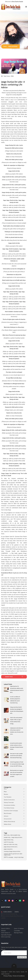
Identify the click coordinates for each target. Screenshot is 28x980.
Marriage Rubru (18, 932)
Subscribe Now (22, 957)
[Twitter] (2, 901)
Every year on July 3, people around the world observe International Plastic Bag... (16, 756)
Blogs (5, 791)
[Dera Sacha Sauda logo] (11, 884)
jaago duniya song (8, 839)
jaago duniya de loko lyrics (11, 846)
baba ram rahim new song (10, 844)
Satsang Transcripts (9, 802)
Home (5, 46)
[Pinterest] (23, 901)
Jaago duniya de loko (16, 837)
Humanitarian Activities (9, 805)
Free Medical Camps (9, 808)
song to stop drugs (19, 857)
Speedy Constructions (9, 799)
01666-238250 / (7, 911)
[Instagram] (13, 901)
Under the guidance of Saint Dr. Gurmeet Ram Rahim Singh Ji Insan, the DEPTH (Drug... (17, 764)
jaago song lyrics (8, 849)
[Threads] (16, 900)
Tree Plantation (7, 797)
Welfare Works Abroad (9, 821)
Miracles (6, 794)
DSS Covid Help (5, 937)
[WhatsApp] (20, 901)
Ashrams (6, 816)
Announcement (7, 818)
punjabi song (7, 837)
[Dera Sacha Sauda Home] (11, 7)
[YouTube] (9, 901)
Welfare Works (7, 824)
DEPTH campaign (8, 857)
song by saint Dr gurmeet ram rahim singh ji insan (13, 854)
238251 (17, 911)
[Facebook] (6, 901)
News (5, 788)
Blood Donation (7, 813)
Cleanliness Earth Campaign (11, 810)
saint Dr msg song (9, 842)
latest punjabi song (15, 835)
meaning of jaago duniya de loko (12, 851)
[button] (26, 7)
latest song (7, 835)
